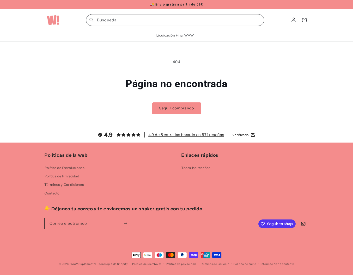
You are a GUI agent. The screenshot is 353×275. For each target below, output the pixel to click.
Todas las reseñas (195, 168)
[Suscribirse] (125, 223)
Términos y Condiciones (64, 184)
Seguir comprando (176, 108)
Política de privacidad (181, 263)
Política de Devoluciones (64, 168)
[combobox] (175, 20)
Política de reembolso (147, 263)
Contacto (52, 193)
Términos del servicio (214, 263)
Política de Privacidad (61, 176)
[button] (304, 20)
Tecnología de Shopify (112, 264)
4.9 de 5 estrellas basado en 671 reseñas (186, 134)
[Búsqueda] (91, 20)
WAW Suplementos (83, 264)
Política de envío (244, 263)
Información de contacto (277, 263)
